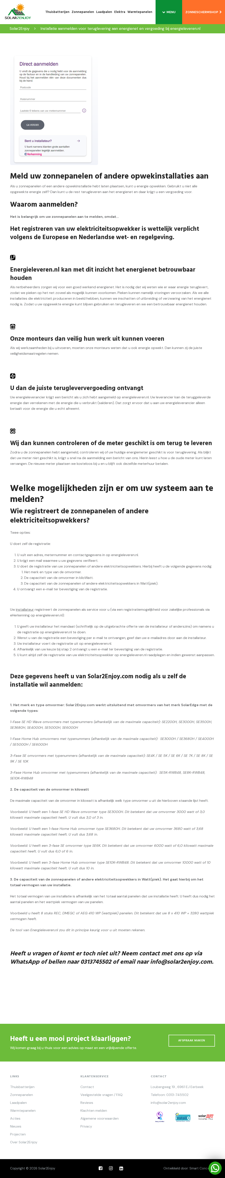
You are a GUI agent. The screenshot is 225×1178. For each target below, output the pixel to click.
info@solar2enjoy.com (181, 962)
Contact (87, 1087)
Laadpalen (104, 12)
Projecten (18, 1134)
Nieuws (15, 1126)
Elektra (119, 12)
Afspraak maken (191, 1040)
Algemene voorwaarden (99, 1118)
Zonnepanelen (83, 12)
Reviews (86, 1103)
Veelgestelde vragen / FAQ (101, 1095)
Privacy (86, 1126)
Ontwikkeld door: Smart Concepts (189, 1168)
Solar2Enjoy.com (110, 677)
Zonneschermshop (202, 12)
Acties (15, 1118)
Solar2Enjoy (46, 1168)
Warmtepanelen (139, 12)
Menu (171, 12)
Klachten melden (93, 1110)
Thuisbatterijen (57, 12)
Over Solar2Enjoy (23, 1142)
